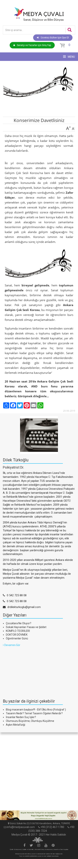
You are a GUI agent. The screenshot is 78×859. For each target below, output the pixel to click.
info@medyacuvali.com (21, 827)
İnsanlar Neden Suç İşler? (21, 717)
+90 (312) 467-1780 (52, 827)
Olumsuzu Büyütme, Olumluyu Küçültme (30, 720)
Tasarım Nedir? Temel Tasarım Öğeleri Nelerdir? (34, 713)
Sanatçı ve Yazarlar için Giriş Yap (34, 45)
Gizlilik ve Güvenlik (28, 849)
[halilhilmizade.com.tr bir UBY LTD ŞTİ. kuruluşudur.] (37, 839)
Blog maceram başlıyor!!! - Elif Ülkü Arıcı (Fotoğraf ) (36, 709)
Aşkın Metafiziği (15, 724)
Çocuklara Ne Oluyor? (18, 623)
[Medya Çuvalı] (39, 14)
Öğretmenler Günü (17, 638)
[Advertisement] (31, 670)
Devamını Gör (12, 645)
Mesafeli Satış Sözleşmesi (43, 849)
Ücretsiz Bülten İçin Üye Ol (55, 37)
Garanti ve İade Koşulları (61, 849)
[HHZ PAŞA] (39, 815)
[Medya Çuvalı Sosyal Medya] (24, 845)
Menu (71, 56)
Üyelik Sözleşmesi (15, 849)
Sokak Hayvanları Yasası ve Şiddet (26, 627)
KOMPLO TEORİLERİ (18, 630)
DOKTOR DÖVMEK (16, 634)
